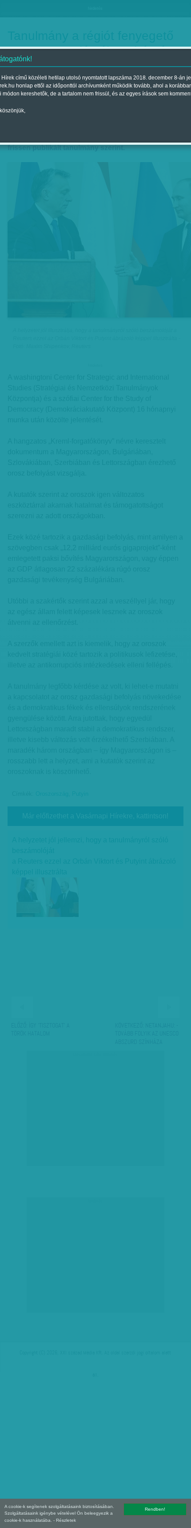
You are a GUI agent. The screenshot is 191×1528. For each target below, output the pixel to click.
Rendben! (155, 1509)
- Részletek (64, 1520)
